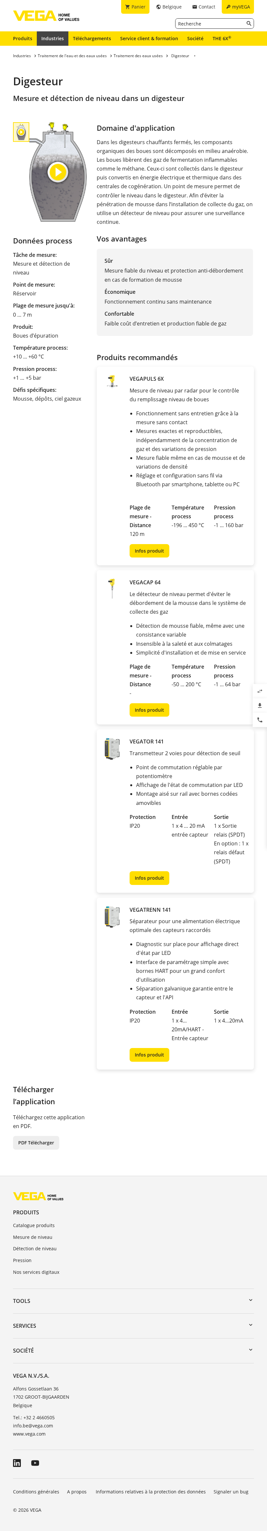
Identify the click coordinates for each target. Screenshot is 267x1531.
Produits (22, 38)
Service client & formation (149, 38)
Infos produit (149, 551)
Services (24, 1325)
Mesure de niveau (32, 1237)
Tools (21, 1301)
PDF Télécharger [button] (36, 1143)
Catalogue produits (34, 1225)
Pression (22, 1260)
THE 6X (222, 38)
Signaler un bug (231, 1492)
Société (195, 38)
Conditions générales (36, 1492)
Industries (52, 38)
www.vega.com (29, 1434)
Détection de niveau (35, 1248)
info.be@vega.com (33, 1426)
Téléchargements (92, 38)
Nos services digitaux (36, 1272)
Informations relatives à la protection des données (151, 1492)
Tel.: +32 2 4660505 (34, 1417)
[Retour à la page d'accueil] (38, 1196)
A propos (77, 1492)
